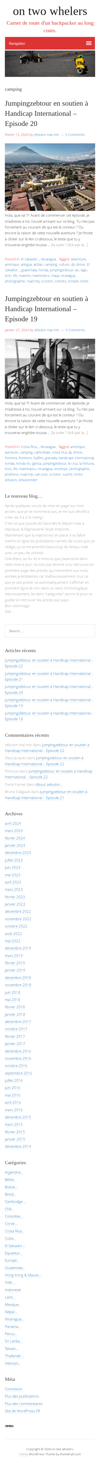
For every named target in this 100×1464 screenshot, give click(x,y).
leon (8, 275)
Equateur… (14, 1253)
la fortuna (86, 463)
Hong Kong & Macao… (23, 1275)
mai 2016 (12, 1095)
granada (51, 458)
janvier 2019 (15, 970)
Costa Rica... (30, 446)
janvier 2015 (15, 1139)
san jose (41, 474)
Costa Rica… (14, 1231)
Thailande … (14, 1355)
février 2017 (15, 1036)
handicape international (76, 458)
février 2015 (15, 1131)
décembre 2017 (18, 1021)
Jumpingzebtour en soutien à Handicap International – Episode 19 (46, 308)
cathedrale (42, 452)
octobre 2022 (16, 926)
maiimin (25, 275)
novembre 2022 (18, 918)
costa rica (59, 452)
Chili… (9, 1209)
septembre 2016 (18, 1073)
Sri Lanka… (13, 1341)
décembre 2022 (18, 911)
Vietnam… (13, 1363)
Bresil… (10, 1194)
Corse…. (11, 1223)
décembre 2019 (18, 948)
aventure (11, 452)
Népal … (11, 1311)
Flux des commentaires (23, 1403)
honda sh (23, 463)
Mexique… (13, 1304)
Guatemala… (15, 1267)
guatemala (29, 270)
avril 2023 (13, 882)
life (15, 275)
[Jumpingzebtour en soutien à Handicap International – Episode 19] (50, 397)
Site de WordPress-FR (22, 1410)
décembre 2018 (18, 977)
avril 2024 (13, 823)
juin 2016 (12, 1087)
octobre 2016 (16, 1065)
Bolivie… (11, 1186)
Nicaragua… (14, 1319)
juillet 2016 (14, 1080)
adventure (78, 259)
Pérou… (11, 1333)
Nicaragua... (49, 259)
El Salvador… (15, 1245)
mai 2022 (12, 940)
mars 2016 (14, 1109)
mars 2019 (14, 955)
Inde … (10, 1282)
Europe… (12, 1260)
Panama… (13, 1326)
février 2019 (15, 962)
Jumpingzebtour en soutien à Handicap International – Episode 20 (46, 113)
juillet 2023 (14, 860)
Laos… (10, 1297)
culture (64, 264)
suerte (68, 474)
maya (55, 275)
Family (23, 1454)
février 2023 (15, 896)
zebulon (11, 480)
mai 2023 (12, 874)
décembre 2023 (18, 852)
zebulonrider (27, 480)
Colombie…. (14, 1216)
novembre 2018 (18, 984)
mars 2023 (14, 889)
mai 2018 (12, 999)
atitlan (38, 264)
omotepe (61, 468)
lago (84, 270)
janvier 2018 (15, 1014)
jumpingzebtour (61, 270)
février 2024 (15, 838)
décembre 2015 (18, 1117)
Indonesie (13, 1289)
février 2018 (15, 1006)
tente (84, 281)
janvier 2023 (15, 904)
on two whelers (50, 11)
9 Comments (75, 134)
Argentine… (14, 1172)
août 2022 (13, 933)
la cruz (73, 463)
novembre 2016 (18, 1058)
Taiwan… (11, 1348)
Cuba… (10, 1238)
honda (43, 270)
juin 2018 (12, 992)
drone (80, 264)
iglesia (36, 463)
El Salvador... (30, 259)
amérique (12, 264)
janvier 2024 (15, 845)
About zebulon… (49, 784)
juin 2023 (12, 867)
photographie (15, 281)
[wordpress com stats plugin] (9, 1426)
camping (50, 264)
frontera (11, 458)
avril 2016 (13, 1102)
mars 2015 (14, 1124)
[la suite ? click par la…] (69, 244)
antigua (26, 264)
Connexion (13, 1388)
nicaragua (68, 275)
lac (77, 270)
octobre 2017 (16, 1028)
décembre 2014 (18, 1146)
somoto (60, 281)
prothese (12, 474)
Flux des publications (22, 1396)
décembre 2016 (18, 1051)
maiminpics (41, 275)
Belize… (11, 1179)
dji (73, 264)
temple (73, 281)
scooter (47, 281)
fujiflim (38, 458)
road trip (33, 281)
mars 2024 (14, 830)
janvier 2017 (15, 1043)
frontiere (25, 458)
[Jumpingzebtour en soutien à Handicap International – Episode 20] (50, 209)
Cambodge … (15, 1201)
